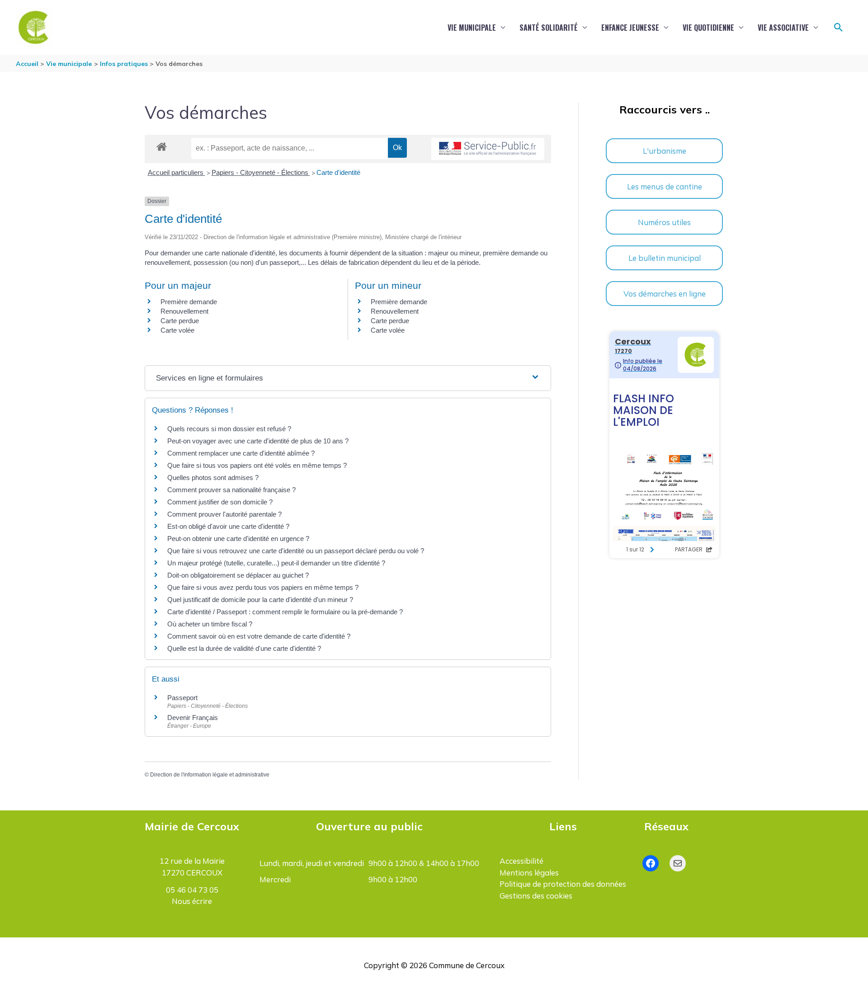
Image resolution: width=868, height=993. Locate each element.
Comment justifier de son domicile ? (220, 502)
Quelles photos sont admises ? (213, 477)
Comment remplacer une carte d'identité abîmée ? (241, 453)
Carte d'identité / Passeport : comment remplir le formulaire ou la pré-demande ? (285, 612)
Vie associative (783, 27)
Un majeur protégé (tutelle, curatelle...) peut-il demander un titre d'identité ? (276, 563)
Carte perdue (179, 321)
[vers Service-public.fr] (487, 149)
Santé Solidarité (548, 27)
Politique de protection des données (563, 884)
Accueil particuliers (176, 172)
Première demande (188, 302)
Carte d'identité (338, 172)
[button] (838, 27)
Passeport (182, 697)
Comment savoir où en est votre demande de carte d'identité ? (258, 636)
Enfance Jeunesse (630, 27)
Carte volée (177, 330)
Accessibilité (521, 861)
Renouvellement (184, 311)
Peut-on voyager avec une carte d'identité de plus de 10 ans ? (258, 441)
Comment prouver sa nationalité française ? (231, 490)
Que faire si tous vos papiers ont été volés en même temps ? (257, 465)
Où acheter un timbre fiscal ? (209, 624)
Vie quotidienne (708, 27)
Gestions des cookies (536, 895)
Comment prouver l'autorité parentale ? (224, 514)
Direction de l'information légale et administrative (209, 775)
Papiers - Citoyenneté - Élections (261, 172)
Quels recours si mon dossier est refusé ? (229, 429)
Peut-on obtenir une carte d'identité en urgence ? (238, 538)
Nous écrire (192, 901)
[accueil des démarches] (161, 145)
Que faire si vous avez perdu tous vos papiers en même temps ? (263, 587)
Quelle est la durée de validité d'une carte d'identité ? (244, 648)
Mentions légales (529, 872)
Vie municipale (472, 27)
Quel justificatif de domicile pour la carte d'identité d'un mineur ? (260, 599)
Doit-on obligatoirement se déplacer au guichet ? (238, 575)
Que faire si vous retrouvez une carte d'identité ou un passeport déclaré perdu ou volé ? (295, 551)
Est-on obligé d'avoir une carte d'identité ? (228, 526)
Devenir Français (192, 717)
